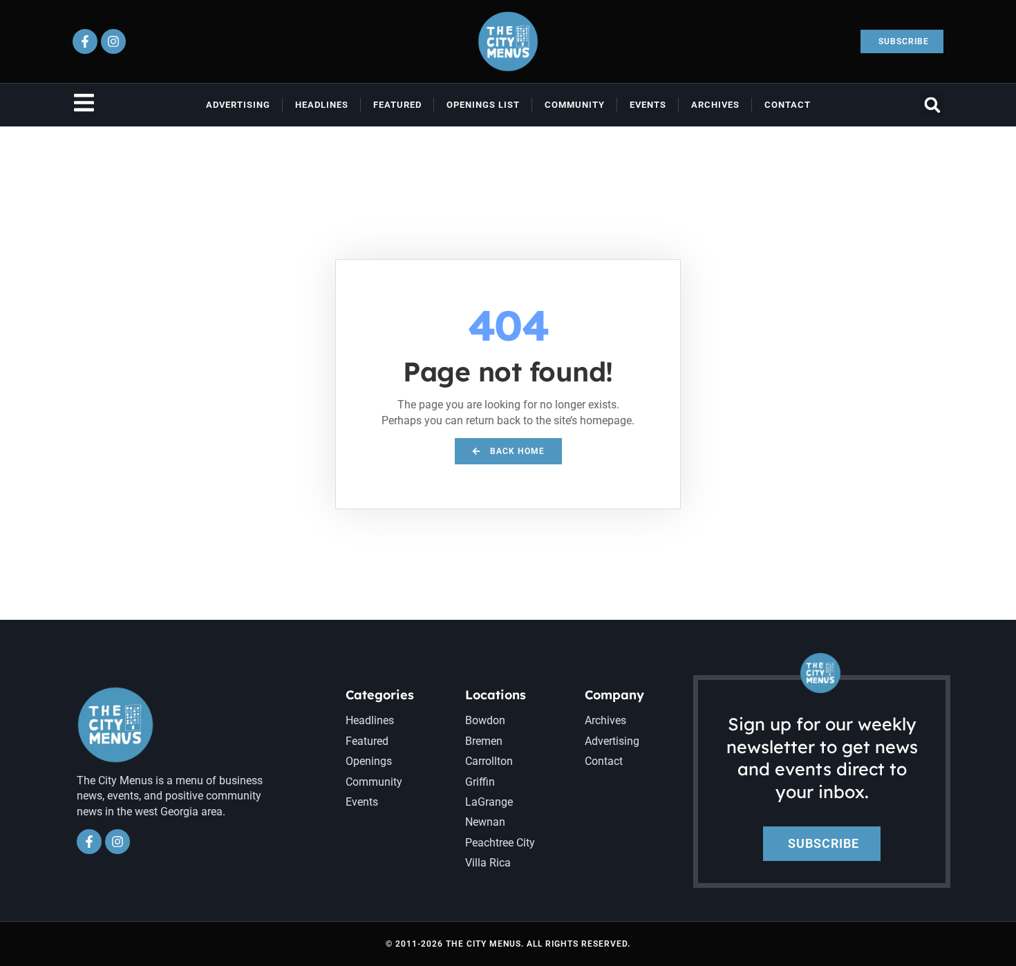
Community (575, 105)
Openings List (483, 105)
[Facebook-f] (85, 41)
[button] (932, 104)
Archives (715, 105)
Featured (397, 105)
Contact (787, 105)
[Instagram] (113, 41)
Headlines (321, 105)
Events (648, 105)
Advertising (238, 105)
